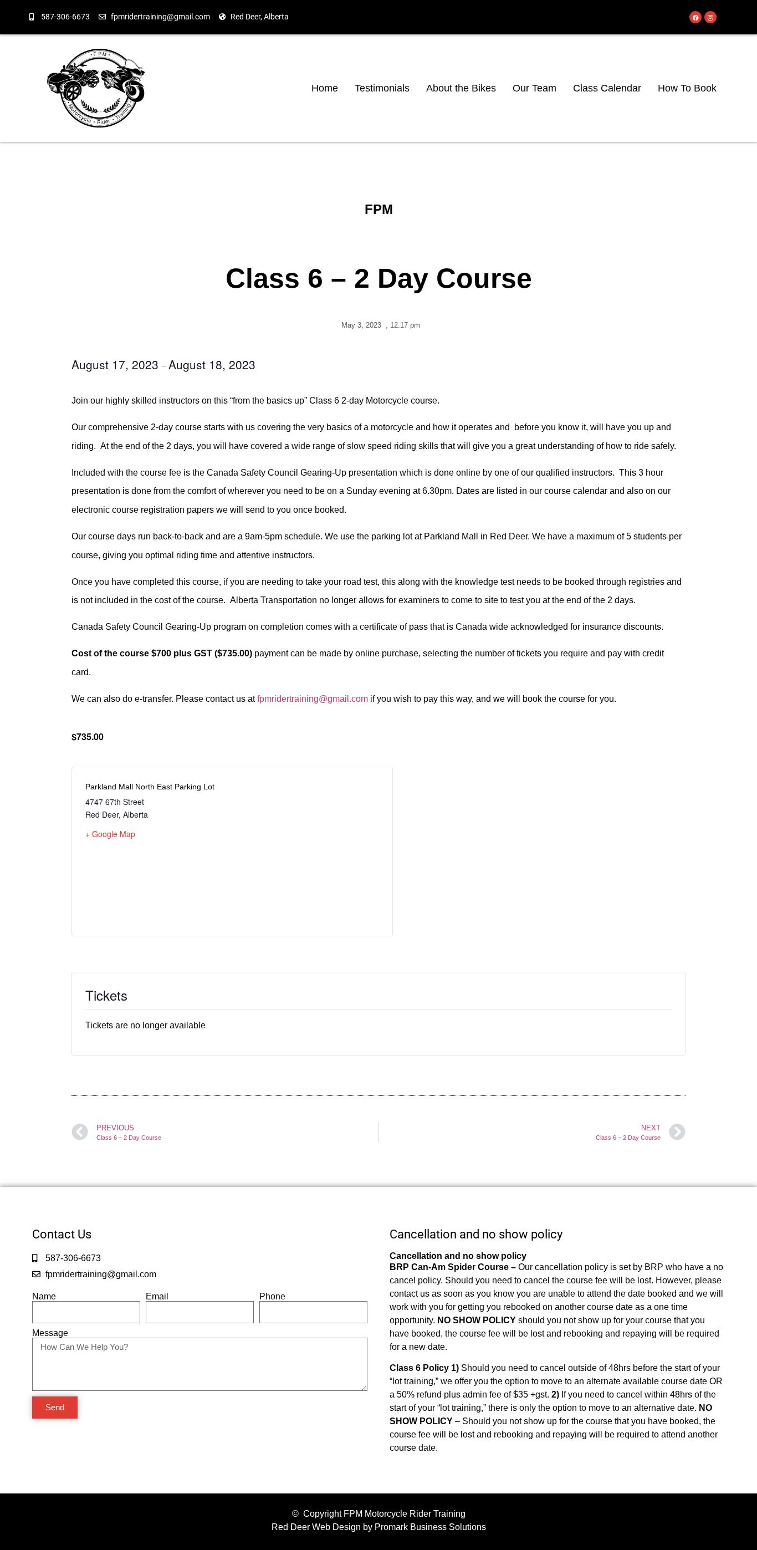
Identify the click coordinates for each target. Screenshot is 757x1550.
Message (50, 1333)
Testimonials (382, 88)
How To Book (687, 88)
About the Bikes (461, 88)
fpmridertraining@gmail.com (312, 698)
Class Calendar (607, 88)
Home (324, 88)
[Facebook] (695, 17)
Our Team (534, 88)
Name (44, 1296)
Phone (272, 1296)
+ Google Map (110, 833)
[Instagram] (710, 17)
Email (157, 1296)
